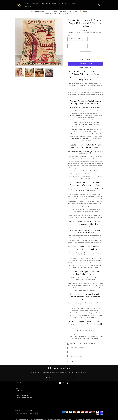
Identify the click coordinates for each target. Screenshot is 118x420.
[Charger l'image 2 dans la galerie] (29, 72)
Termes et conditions (20, 400)
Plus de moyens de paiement (85, 67)
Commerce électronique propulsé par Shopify (36, 419)
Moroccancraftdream (22, 419)
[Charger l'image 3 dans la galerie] (39, 72)
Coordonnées (100, 419)
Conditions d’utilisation (79, 419)
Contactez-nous (19, 393)
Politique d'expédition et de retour (24, 397)
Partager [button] (71, 361)
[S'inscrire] (71, 377)
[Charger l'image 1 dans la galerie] (19, 72)
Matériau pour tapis (72, 42)
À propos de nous (19, 390)
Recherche (17, 386)
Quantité (85, 50)
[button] (35, 3)
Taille (68, 35)
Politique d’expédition (91, 419)
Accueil (17, 388)
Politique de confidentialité (22, 395)
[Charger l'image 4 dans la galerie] (49, 72)
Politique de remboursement (54, 419)
